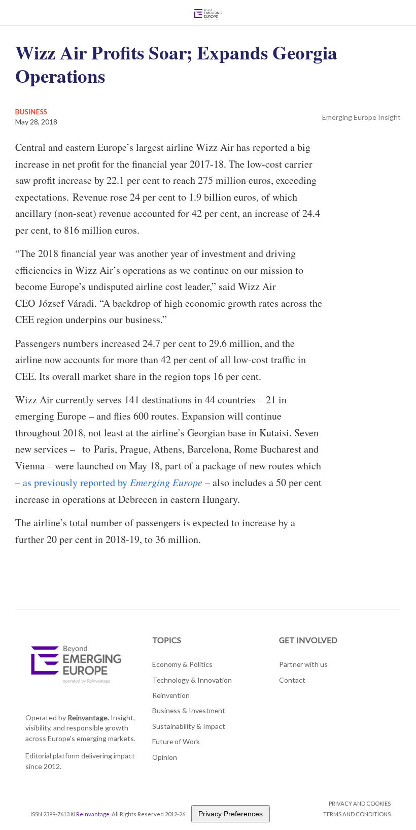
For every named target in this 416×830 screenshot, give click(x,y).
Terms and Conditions (357, 814)
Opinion (164, 757)
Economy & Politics (182, 664)
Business (31, 112)
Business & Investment (188, 710)
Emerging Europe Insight (361, 117)
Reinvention (171, 695)
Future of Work (176, 741)
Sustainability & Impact (188, 726)
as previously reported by (114, 482)
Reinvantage (93, 814)
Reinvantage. (88, 717)
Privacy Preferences (230, 814)
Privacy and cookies (360, 803)
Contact (292, 680)
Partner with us (303, 664)
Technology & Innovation (192, 680)
